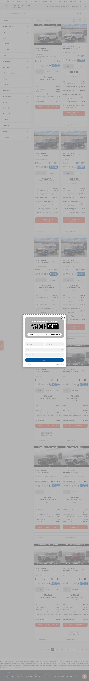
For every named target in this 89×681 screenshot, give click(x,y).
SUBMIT (44, 360)
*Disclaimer (28, 364)
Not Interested (60, 364)
